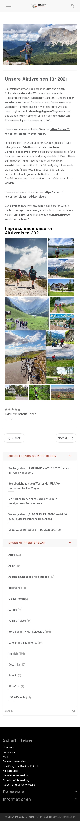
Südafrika (14, 686)
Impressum (10, 752)
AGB (5, 757)
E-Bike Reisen (16, 598)
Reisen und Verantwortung (19, 784)
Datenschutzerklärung (16, 761)
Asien (11, 565)
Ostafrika (14, 664)
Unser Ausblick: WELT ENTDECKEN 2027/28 (34, 529)
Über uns (8, 747)
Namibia (13, 653)
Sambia (12, 675)
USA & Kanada (16, 697)
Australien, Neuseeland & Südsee (28, 576)
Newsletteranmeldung (16, 775)
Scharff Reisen (27, 414)
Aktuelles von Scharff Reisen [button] (32, 456)
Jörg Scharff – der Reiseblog (26, 631)
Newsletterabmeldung (16, 780)
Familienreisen (17, 620)
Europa (12, 609)
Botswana (14, 587)
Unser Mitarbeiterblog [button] (26, 542)
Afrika (12, 554)
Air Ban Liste (10, 770)
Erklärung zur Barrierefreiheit (20, 766)
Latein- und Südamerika (22, 642)
